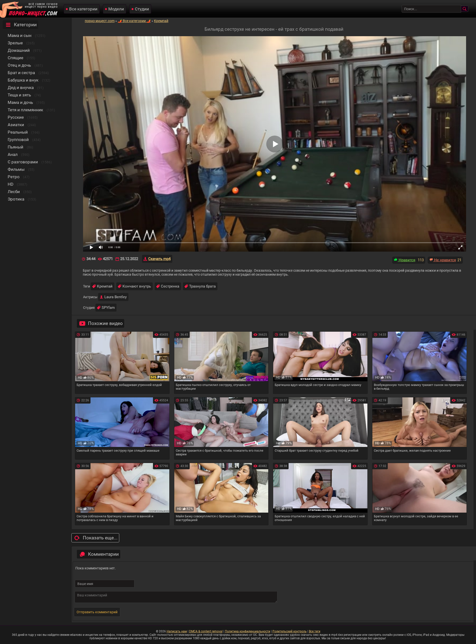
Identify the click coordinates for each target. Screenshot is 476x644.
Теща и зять (19, 94)
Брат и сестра (21, 72)
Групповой (18, 139)
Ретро (14, 176)
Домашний (19, 50)
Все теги (314, 631)
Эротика (16, 199)
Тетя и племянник (25, 109)
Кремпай (105, 286)
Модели (116, 8)
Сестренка (170, 286)
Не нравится (444, 260)
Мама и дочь (20, 102)
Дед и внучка (21, 87)
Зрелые (15, 42)
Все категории (83, 8)
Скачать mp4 (159, 259)
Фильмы (16, 169)
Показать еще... (100, 538)
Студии (142, 8)
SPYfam (108, 307)
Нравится (406, 260)
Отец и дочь (19, 65)
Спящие (15, 57)
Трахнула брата (202, 286)
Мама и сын (19, 35)
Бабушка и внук (23, 80)
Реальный (18, 132)
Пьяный (15, 147)
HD (10, 184)
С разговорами (23, 161)
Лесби (14, 191)
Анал (13, 154)
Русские (16, 117)
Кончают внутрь (136, 286)
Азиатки (16, 124)
